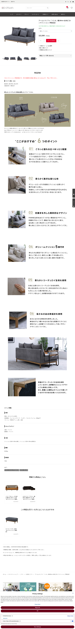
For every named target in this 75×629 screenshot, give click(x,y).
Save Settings (37, 626)
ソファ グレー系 (24, 470)
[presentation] (3, 58)
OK (37, 610)
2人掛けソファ (29, 574)
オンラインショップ (13, 574)
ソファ (21, 574)
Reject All (37, 607)
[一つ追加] (44, 40)
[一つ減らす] (44, 41)
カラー (40, 28)
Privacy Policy (37, 604)
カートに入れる (51, 40)
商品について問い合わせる (47, 55)
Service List (5, 618)
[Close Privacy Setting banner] (73, 593)
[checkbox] (71, 621)
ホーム (4, 574)
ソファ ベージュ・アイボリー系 (12, 470)
